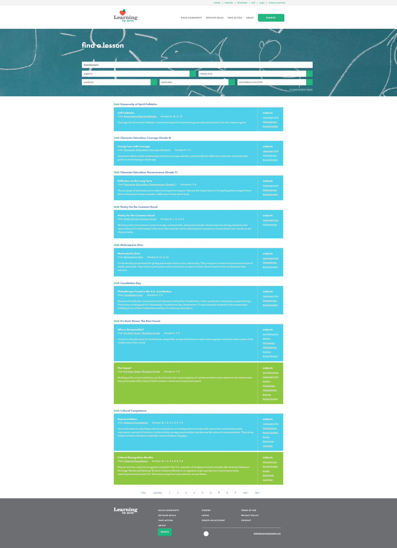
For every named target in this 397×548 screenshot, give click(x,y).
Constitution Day (130, 283)
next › (245, 492)
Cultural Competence (133, 410)
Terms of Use (248, 510)
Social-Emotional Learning (268, 442)
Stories (206, 510)
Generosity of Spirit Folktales (138, 104)
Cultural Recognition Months (135, 457)
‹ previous (157, 492)
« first (143, 492)
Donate (217, 3)
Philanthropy (270, 122)
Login (262, 3)
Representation (127, 419)
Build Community (191, 17)
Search (271, 17)
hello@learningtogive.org (267, 534)
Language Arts (270, 117)
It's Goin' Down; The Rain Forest (140, 321)
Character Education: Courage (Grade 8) (145, 138)
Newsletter (242, 3)
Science (267, 352)
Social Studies (270, 126)
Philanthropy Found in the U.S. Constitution (144, 291)
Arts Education (271, 334)
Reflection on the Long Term (135, 181)
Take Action (235, 17)
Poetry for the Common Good (138, 207)
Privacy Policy (250, 515)
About (250, 17)
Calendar (229, 3)
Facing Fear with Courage (134, 146)
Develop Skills (215, 17)
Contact (246, 520)
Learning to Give (126, 15)
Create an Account (277, 3)
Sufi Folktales (126, 112)
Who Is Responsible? (131, 329)
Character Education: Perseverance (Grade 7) (148, 172)
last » (257, 492)
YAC (253, 3)
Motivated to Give (131, 245)
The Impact (124, 368)
